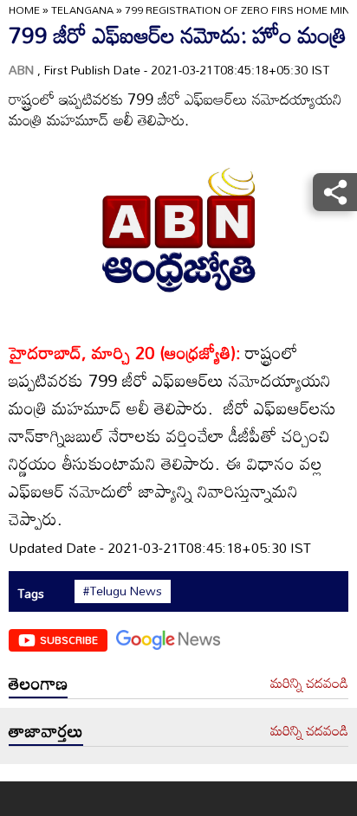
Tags (30, 593)
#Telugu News (122, 591)
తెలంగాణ (38, 683)
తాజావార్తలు (46, 730)
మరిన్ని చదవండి (309, 683)
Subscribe (69, 639)
